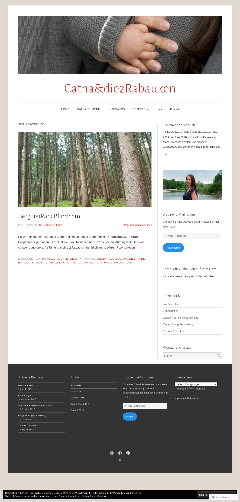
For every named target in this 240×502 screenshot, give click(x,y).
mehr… (167, 154)
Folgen (130, 416)
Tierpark (96, 262)
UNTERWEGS (116, 109)
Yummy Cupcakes (173, 331)
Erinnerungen (170, 310)
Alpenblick (100, 258)
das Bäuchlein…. (173, 304)
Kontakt (174, 109)
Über (159, 109)
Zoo (129, 262)
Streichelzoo (77, 262)
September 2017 (79, 404)
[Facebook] (120, 453)
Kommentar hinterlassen (138, 224)
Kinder (142, 258)
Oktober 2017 (78, 397)
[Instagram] (112, 453)
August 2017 (77, 410)
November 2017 (79, 391)
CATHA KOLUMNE (88, 109)
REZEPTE (139, 109)
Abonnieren (173, 247)
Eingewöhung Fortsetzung (178, 324)
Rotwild (24, 262)
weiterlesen (129, 247)
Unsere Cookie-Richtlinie (94, 496)
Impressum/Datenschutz (187, 398)
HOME (65, 109)
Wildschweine (114, 262)
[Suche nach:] (192, 355)
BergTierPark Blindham (49, 216)
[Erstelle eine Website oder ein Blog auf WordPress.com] (120, 459)
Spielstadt (58, 262)
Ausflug (115, 258)
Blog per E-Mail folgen (179, 214)
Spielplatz (40, 262)
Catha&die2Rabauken (120, 88)
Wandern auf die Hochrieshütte (180, 317)
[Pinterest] (128, 453)
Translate (200, 388)
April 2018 (76, 385)
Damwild (129, 258)
